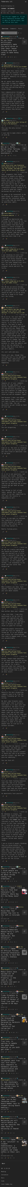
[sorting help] (18, 33)
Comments (13, 28)
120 (3, 1073)
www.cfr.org (4, 899)
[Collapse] (3, 63)
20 (3, 921)
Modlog (3, 1171)
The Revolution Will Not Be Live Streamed (14, 66)
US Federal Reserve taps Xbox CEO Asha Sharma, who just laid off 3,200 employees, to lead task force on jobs (13, 311)
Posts (20, 28)
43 (3, 1009)
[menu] (26, 1)
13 (3, 963)
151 (3, 1032)
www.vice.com (4, 1030)
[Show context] (3, 69)
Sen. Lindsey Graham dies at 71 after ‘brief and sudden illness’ (13, 249)
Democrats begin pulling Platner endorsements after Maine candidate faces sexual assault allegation (14, 377)
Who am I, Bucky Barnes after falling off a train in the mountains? (14, 123)
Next (3, 1163)
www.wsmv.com (4, 1109)
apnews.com (4, 1007)
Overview (5, 28)
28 (3, 902)
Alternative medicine (8, 215)
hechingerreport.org (7, 1155)
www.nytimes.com (5, 939)
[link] (5, 57)
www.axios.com (5, 918)
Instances (4, 1174)
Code (2, 1181)
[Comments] (24, 42)
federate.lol (6, 2)
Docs (2, 1178)
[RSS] (20, 33)
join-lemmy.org (6, 1184)
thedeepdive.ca (5, 960)
